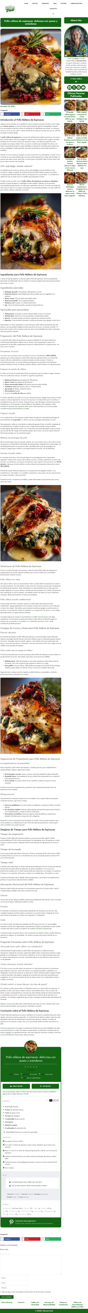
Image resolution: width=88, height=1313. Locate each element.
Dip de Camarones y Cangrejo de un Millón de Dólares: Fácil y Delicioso (81, 190)
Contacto (53, 8)
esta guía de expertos (16, 645)
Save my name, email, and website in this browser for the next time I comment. (26, 1292)
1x (50, 1100)
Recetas (35, 3)
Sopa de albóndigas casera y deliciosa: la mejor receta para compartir (70, 190)
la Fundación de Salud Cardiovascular (40, 928)
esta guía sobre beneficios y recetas (18, 409)
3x (57, 1100)
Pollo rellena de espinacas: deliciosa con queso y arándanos (30, 22)
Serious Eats (4, 1006)
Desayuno (45, 3)
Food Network (26, 617)
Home (26, 3)
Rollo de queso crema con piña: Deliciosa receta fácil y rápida (82, 139)
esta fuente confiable (26, 880)
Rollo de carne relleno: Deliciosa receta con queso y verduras (70, 140)
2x (54, 1100)
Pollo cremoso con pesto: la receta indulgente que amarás (81, 116)
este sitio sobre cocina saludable (34, 329)
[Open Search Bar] (53, 13)
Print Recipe (17, 1086)
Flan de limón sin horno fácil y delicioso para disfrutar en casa (81, 163)
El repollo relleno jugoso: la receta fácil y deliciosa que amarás (69, 116)
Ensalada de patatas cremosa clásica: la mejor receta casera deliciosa (70, 164)
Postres (63, 3)
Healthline (3, 150)
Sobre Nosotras (76, 3)
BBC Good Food (39, 617)
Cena (54, 3)
